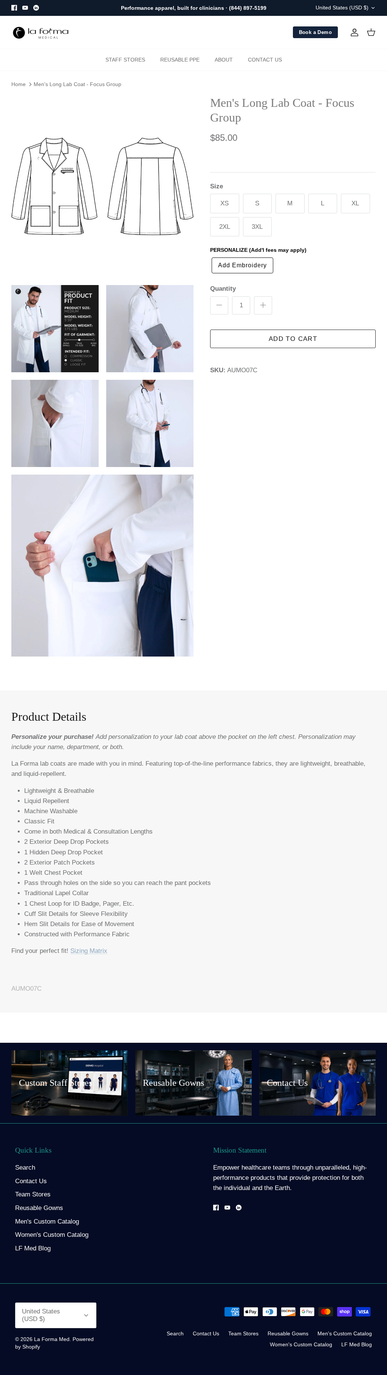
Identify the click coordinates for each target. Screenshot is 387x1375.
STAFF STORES (125, 60)
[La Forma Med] (40, 32)
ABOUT (224, 60)
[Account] (353, 32)
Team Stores (33, 1194)
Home (18, 84)
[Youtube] (25, 8)
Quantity (223, 288)
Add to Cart (293, 338)
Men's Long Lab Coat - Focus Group (77, 84)
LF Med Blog (33, 1248)
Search (25, 1167)
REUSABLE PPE (180, 60)
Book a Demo (315, 32)
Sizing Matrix (88, 950)
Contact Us (31, 1181)
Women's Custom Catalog (51, 1234)
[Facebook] (14, 8)
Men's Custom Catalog (47, 1221)
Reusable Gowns (39, 1208)
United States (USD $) (342, 8)
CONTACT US (265, 60)
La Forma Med (52, 1339)
